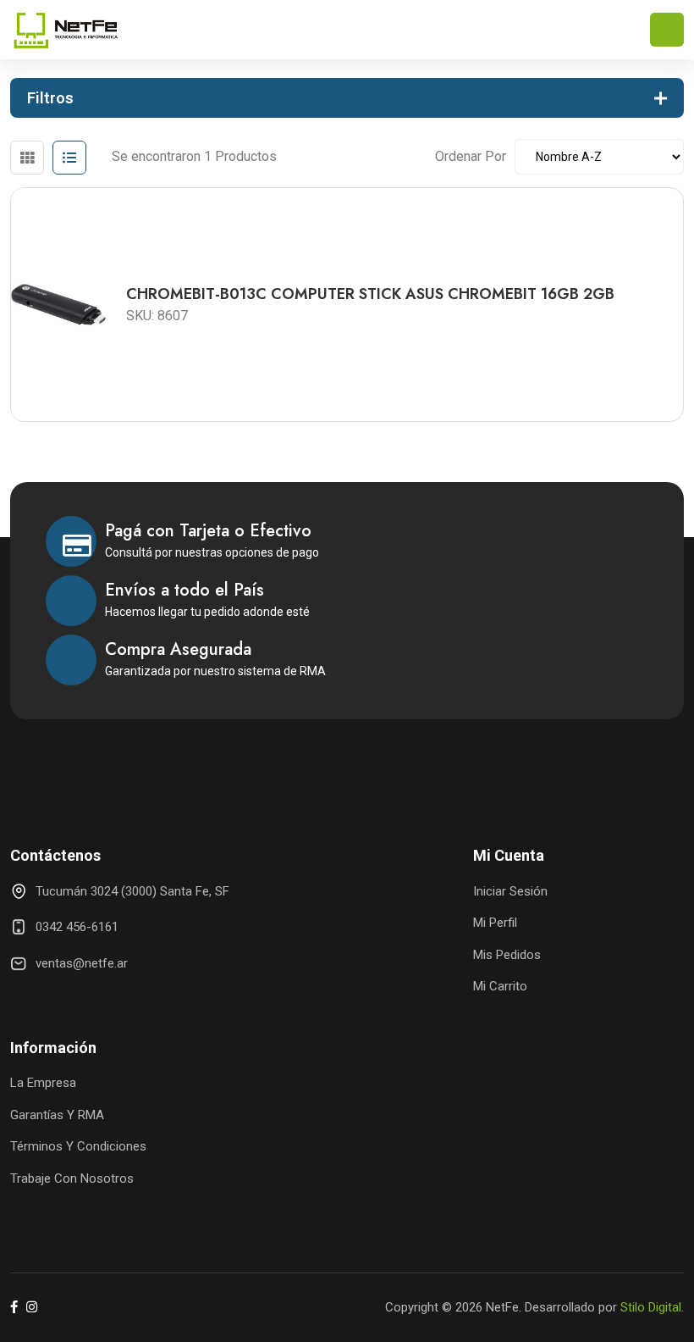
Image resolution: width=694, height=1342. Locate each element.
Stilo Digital (650, 1307)
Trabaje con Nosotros (72, 1178)
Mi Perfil (495, 922)
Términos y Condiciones (78, 1146)
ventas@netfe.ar (82, 963)
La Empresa (43, 1082)
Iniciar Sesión (510, 891)
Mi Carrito (500, 986)
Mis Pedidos (507, 954)
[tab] (27, 158)
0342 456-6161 (77, 926)
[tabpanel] (347, 298)
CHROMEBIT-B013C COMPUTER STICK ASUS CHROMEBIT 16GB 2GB (370, 294)
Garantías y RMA (57, 1115)
